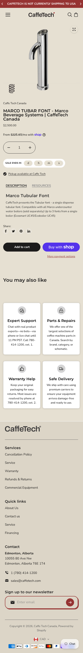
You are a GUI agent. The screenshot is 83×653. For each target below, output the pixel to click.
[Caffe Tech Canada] (41, 14)
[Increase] (30, 147)
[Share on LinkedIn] (28, 231)
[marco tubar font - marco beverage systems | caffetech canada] (74, 29)
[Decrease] (8, 147)
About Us (11, 508)
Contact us (12, 516)
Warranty (12, 471)
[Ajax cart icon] (76, 14)
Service (10, 463)
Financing (12, 533)
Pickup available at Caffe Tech (27, 174)
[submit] (70, 602)
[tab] (16, 185)
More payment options (61, 256)
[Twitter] (13, 231)
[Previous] (2, 3)
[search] (69, 14)
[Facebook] (5, 231)
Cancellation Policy (18, 454)
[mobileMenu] (8, 14)
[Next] (80, 3)
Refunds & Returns (18, 479)
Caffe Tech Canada (45, 626)
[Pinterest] (21, 231)
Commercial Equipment (21, 487)
